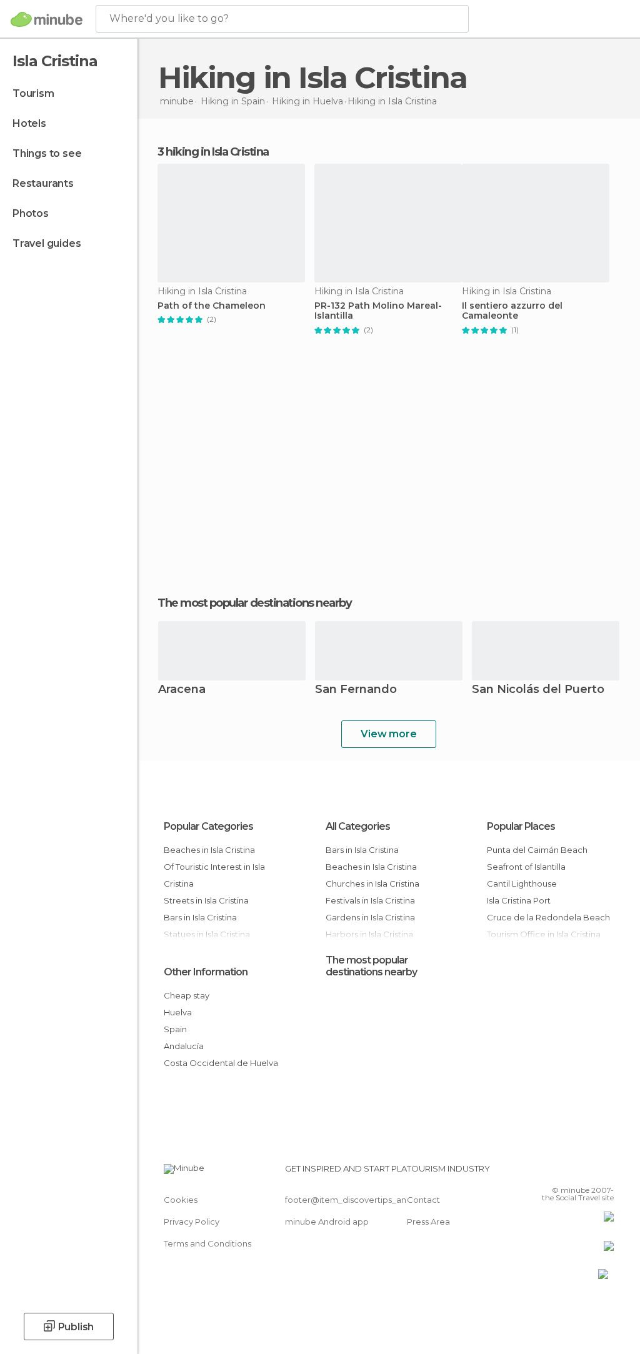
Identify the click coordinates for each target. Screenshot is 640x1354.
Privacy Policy (191, 1222)
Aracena (182, 690)
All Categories (358, 826)
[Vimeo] (589, 1172)
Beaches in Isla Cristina (209, 850)
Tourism (33, 93)
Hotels (29, 123)
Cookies (181, 1200)
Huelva (178, 1012)
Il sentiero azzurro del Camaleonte (512, 311)
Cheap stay (186, 995)
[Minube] (46, 19)
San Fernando (356, 690)
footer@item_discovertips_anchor (355, 1200)
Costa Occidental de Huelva (221, 1063)
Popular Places (521, 826)
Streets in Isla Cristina (206, 900)
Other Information (206, 972)
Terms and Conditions (207, 1243)
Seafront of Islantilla (526, 867)
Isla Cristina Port (519, 900)
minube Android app (327, 1222)
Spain (175, 1029)
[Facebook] (557, 1172)
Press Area (428, 1222)
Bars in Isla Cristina (200, 917)
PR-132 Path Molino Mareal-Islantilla (378, 311)
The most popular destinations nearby (254, 603)
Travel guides (46, 243)
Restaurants (43, 183)
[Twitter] (573, 1172)
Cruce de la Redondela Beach (548, 917)
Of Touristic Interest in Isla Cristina (214, 875)
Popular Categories (208, 826)
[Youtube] (605, 1172)
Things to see (46, 153)
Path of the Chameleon (212, 306)
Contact (423, 1200)
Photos (30, 213)
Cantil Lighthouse (522, 884)
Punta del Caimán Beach (537, 850)
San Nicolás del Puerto (538, 690)
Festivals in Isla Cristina (370, 900)
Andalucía (184, 1046)
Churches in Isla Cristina (372, 884)
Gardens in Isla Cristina (370, 917)
